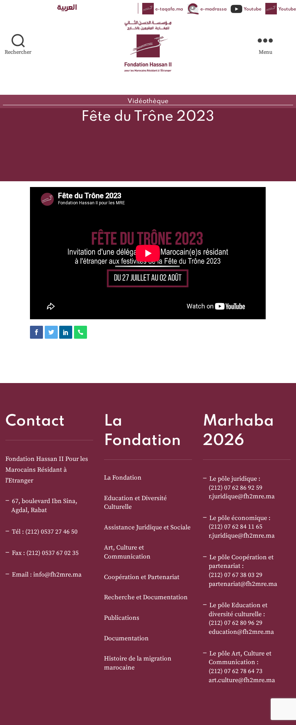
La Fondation (123, 478)
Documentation (126, 638)
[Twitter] (51, 332)
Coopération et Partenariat (141, 577)
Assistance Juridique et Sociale (147, 527)
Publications (121, 618)
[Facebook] (36, 332)
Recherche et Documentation (146, 597)
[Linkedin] (65, 332)
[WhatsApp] (80, 332)
